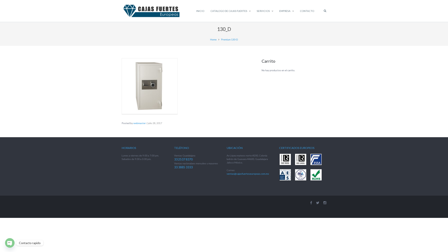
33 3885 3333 (183, 167)
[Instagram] (324, 203)
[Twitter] (317, 203)
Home (213, 39)
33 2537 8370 (183, 159)
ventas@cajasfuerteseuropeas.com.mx (248, 173)
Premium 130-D (229, 39)
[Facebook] (311, 203)
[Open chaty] (10, 243)
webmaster (139, 123)
